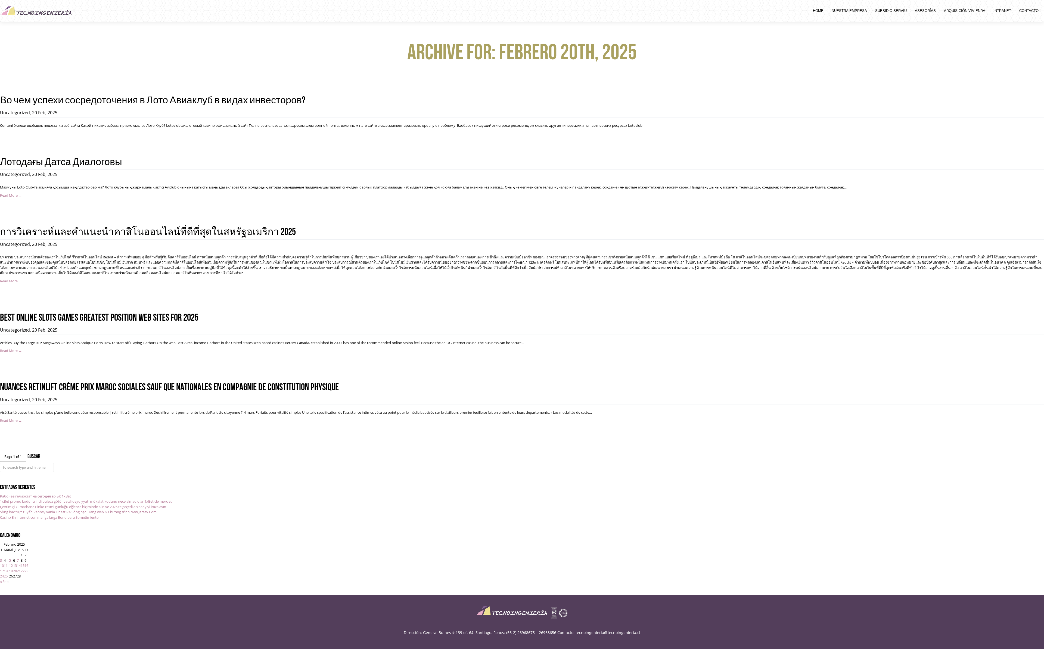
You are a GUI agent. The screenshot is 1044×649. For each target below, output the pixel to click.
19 (11, 570)
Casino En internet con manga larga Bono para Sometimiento (49, 517)
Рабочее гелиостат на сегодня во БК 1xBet (35, 496)
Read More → (11, 195)
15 (22, 565)
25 (6, 576)
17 (2, 570)
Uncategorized (15, 113)
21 (19, 570)
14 (19, 565)
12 (11, 565)
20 (15, 570)
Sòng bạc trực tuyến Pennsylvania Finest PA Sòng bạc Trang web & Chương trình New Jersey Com (78, 511)
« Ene (4, 581)
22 (22, 570)
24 (2, 576)
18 (6, 570)
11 (6, 565)
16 (26, 565)
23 (26, 570)
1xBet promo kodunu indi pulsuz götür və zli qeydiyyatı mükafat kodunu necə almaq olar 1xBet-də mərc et (86, 501)
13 (15, 565)
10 (2, 565)
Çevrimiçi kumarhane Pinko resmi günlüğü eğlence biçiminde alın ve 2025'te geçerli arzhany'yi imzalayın (83, 506)
